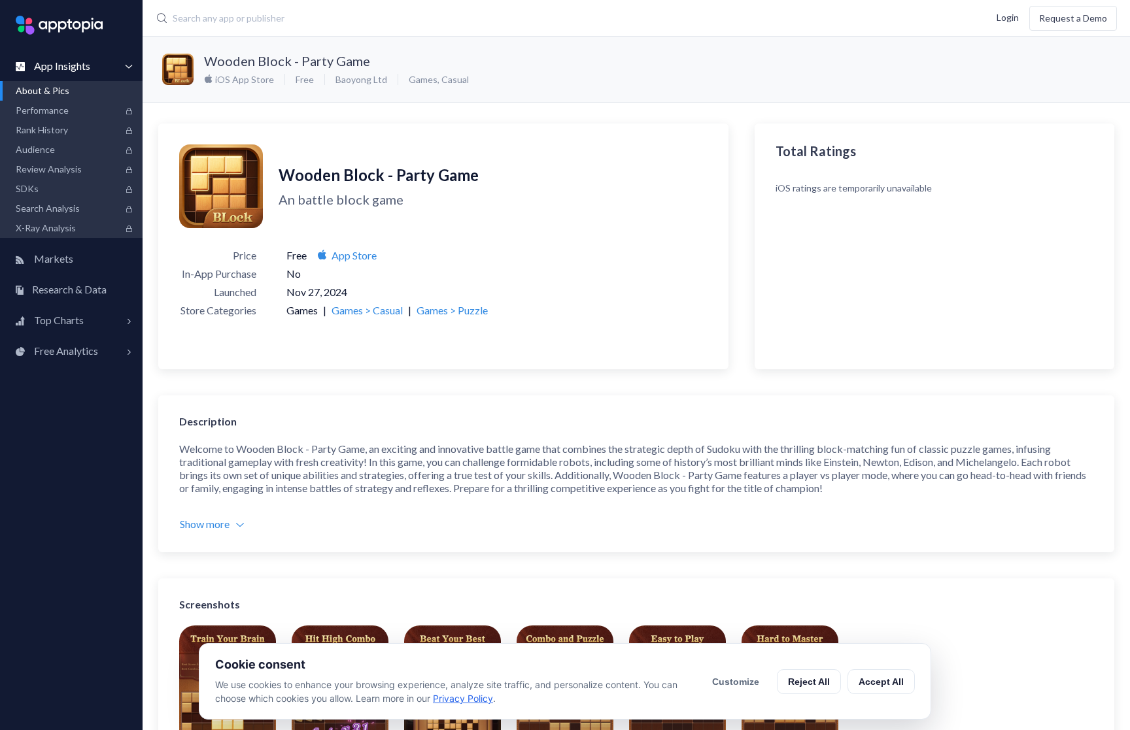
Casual (455, 79)
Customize (735, 681)
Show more (205, 524)
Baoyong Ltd (361, 79)
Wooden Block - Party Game (287, 61)
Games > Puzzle (452, 310)
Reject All (809, 681)
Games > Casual (367, 310)
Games (423, 79)
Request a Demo (1073, 18)
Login (1008, 16)
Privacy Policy (463, 698)
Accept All (881, 681)
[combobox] (464, 18)
